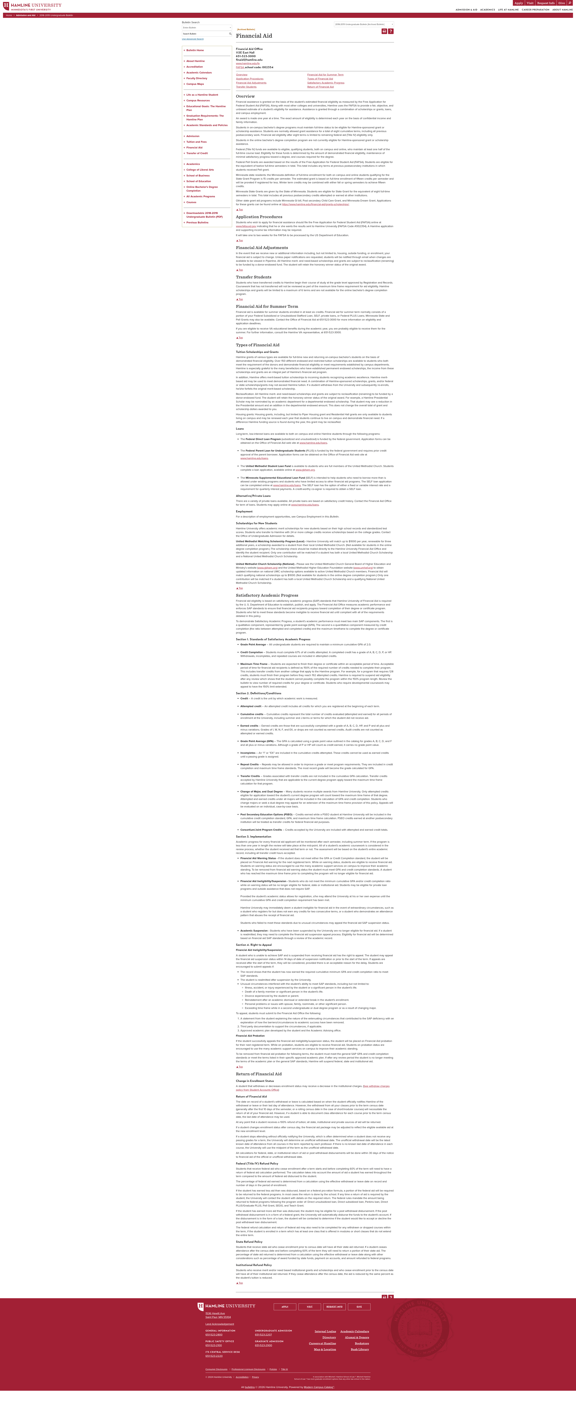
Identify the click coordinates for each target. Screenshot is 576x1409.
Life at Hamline (508, 9)
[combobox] (364, 24)
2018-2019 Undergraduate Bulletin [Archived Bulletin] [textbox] (359, 24)
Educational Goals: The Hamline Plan (206, 108)
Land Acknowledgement (220, 1324)
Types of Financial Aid (320, 79)
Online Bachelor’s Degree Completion (202, 189)
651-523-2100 (214, 1345)
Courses (191, 202)
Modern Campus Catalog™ (319, 1387)
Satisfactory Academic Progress (325, 83)
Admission (192, 136)
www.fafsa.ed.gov (246, 226)
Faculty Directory (196, 78)
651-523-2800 (214, 1335)
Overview (241, 75)
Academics (487, 9)
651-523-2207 (263, 1335)
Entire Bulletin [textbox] (189, 27)
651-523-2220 (214, 1356)
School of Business (198, 175)
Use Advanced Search (193, 39)
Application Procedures (249, 79)
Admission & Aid (466, 9)
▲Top (239, 210)
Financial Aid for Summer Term (325, 75)
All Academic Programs (200, 196)
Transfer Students (246, 87)
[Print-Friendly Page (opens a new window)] (384, 31)
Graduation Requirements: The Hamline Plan (205, 117)
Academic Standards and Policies (207, 125)
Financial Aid (194, 147)
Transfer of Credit (197, 153)
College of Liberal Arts (200, 170)
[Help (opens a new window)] (391, 31)
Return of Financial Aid (320, 87)
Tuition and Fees (196, 142)
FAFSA (240, 67)
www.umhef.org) (363, 568)
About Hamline (562, 9)
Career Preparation (535, 9)
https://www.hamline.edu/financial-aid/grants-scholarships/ (315, 204)
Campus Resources (198, 100)
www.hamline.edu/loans (313, 443)
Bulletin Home (195, 50)
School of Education (198, 181)
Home (9, 15)
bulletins (250, 1387)
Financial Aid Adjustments (251, 83)
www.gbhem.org (305, 470)
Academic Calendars (199, 73)
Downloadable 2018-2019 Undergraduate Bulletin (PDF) (204, 215)
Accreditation (194, 67)
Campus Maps (195, 84)
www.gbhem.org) (268, 568)
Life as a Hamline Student (202, 95)
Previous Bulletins (197, 222)
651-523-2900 (263, 1345)
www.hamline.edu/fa (248, 63)
